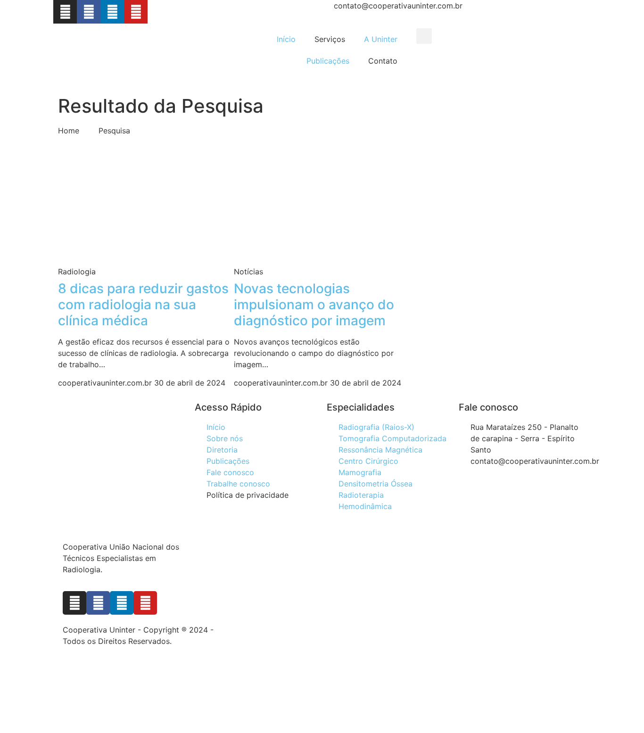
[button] (424, 36)
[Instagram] (65, 12)
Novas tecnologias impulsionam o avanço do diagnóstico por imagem (314, 304)
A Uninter (380, 39)
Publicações (327, 61)
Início (286, 39)
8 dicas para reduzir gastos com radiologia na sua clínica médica (143, 304)
